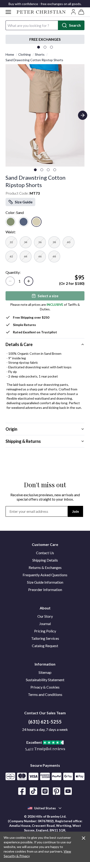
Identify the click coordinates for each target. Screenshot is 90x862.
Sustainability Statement (45, 679)
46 (40, 256)
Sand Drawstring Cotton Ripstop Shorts (34, 60)
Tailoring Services (45, 638)
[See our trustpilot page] (46, 39)
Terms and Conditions (45, 694)
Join (75, 511)
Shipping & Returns (23, 441)
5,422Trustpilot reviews (45, 748)
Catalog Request (45, 645)
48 (54, 256)
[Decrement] (10, 281)
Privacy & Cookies (45, 687)
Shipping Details (45, 560)
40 (68, 242)
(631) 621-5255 (45, 721)
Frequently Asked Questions (45, 575)
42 (11, 256)
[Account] (73, 12)
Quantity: (13, 272)
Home (10, 54)
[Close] (83, 838)
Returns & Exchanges (45, 567)
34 (25, 242)
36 (40, 242)
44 (25, 256)
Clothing (24, 54)
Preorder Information (45, 589)
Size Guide (24, 202)
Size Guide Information (45, 582)
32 (11, 242)
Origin (11, 429)
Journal (45, 623)
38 (54, 242)
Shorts (40, 54)
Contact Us (45, 553)
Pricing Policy (45, 631)
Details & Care (19, 344)
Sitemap (45, 672)
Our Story (45, 616)
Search (75, 25)
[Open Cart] (81, 12)
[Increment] (28, 281)
